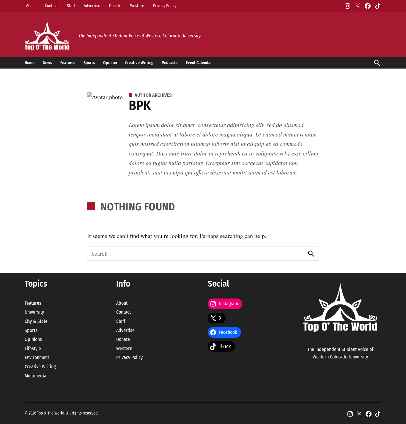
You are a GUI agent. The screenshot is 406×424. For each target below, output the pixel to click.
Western (137, 5)
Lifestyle (33, 348)
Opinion (110, 62)
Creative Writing (139, 62)
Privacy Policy (164, 5)
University (34, 312)
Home (29, 62)
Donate (115, 5)
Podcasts (169, 62)
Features (67, 62)
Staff (71, 5)
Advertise (92, 5)
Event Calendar (199, 62)
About (31, 5)
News (47, 62)
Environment (37, 357)
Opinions (33, 339)
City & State (36, 321)
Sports (89, 62)
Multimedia (35, 376)
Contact (51, 5)
